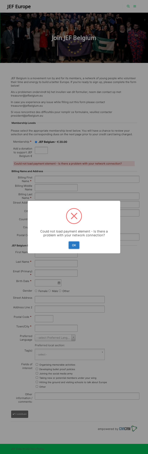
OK (74, 245)
